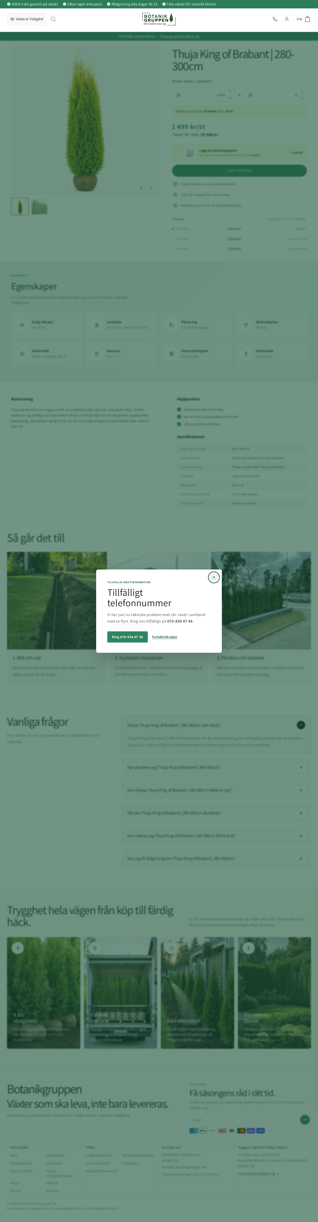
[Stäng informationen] (214, 577)
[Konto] (287, 19)
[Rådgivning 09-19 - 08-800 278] (275, 19)
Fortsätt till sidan (164, 637)
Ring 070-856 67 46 (127, 637)
